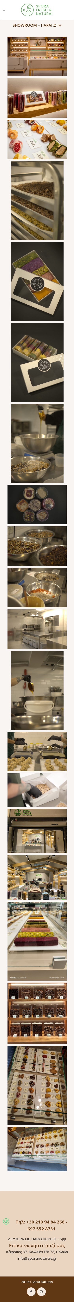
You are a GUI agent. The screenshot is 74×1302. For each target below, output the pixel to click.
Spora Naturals (42, 1282)
